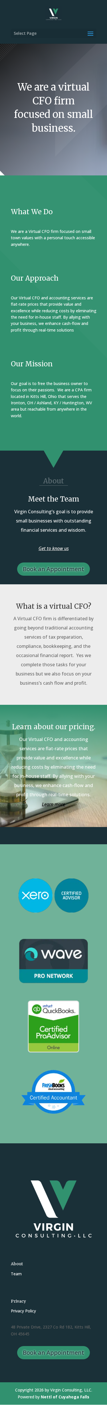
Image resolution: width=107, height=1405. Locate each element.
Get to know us (54, 548)
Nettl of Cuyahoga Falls (65, 1397)
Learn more (53, 804)
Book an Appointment (53, 569)
